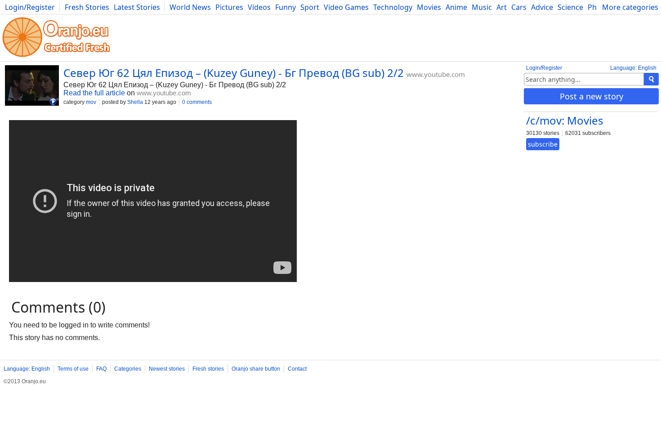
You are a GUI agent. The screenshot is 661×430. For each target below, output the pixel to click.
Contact (297, 369)
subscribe (543, 144)
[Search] (651, 79)
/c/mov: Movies (564, 120)
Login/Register (30, 7)
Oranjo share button (256, 369)
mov (91, 102)
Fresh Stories (87, 7)
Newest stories (167, 369)
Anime (456, 7)
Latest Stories (137, 7)
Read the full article (94, 93)
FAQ (101, 369)
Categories (127, 369)
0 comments (197, 102)
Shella (135, 102)
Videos (259, 7)
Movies (429, 7)
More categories (630, 7)
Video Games (346, 7)
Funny (285, 7)
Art (501, 7)
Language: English (633, 68)
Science (570, 7)
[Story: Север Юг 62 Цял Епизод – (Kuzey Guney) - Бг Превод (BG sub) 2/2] (32, 86)
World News (190, 7)
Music (482, 7)
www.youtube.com (435, 74)
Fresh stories (208, 369)
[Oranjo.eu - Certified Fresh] (56, 57)
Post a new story (591, 96)
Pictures (229, 7)
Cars (519, 7)
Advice (542, 7)
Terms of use (73, 369)
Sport (309, 7)
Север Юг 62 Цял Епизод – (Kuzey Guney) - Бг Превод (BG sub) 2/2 (233, 72)
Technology (392, 7)
